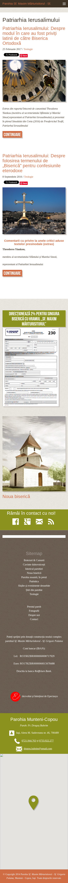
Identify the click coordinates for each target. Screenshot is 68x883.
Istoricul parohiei (34, 568)
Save (25, 55)
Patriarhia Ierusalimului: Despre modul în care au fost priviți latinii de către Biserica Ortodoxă (33, 36)
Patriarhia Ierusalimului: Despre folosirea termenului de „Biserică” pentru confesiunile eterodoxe (33, 163)
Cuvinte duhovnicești (34, 564)
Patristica (34, 581)
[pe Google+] (28, 521)
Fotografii (34, 610)
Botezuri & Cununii (34, 560)
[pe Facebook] (16, 521)
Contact (34, 619)
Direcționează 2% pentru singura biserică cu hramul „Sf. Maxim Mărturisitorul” (34, 318)
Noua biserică (16, 496)
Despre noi (34, 615)
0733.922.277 (46, 740)
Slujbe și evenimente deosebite (34, 585)
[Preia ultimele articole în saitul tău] (52, 521)
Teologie (28, 49)
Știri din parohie (34, 590)
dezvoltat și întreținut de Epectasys (40, 696)
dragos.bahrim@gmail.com (38, 748)
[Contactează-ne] (40, 521)
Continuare (12, 134)
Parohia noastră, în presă (34, 577)
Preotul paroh (34, 606)
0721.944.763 (29, 740)
